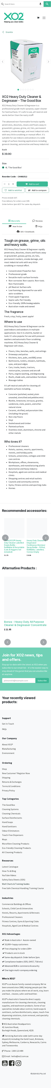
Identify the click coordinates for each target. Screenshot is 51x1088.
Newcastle (35, 1042)
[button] (2, 61)
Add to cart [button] (34, 184)
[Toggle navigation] (44, 18)
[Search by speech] (40, 4)
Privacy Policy (8, 790)
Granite (9, 32)
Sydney (5, 1042)
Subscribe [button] (42, 680)
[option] (25, 538)
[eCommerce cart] (38, 18)
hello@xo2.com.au (19, 1056)
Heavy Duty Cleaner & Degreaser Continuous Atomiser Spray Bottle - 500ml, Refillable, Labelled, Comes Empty (36, 546)
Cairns (43, 1042)
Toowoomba (12, 1045)
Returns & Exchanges (12, 782)
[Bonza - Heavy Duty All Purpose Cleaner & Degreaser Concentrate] (25, 598)
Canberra (24, 1042)
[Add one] (13, 184)
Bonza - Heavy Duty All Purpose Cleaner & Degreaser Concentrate (25, 623)
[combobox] (22, 4)
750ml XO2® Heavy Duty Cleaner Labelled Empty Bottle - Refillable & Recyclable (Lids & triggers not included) (14, 546)
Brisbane (39, 1039)
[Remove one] (4, 184)
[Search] (47, 4)
